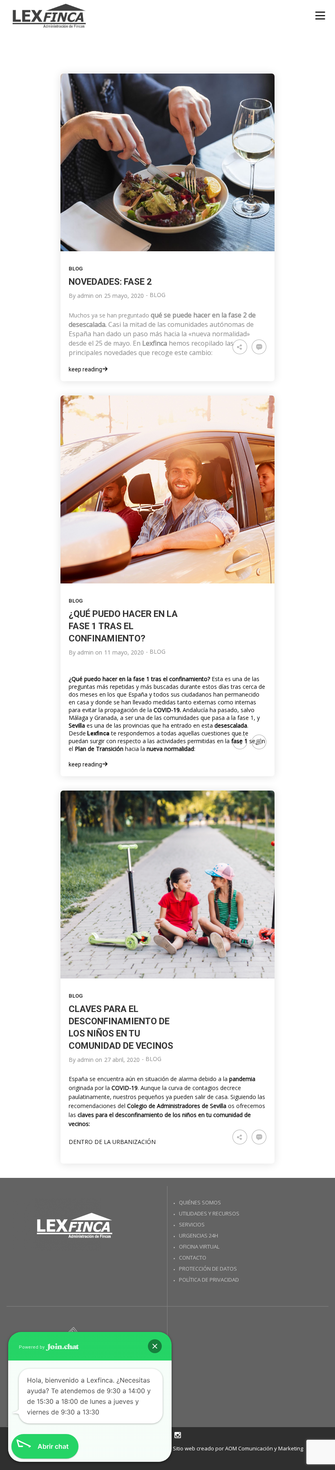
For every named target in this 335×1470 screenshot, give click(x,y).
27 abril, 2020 (122, 1059)
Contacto (192, 1257)
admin (85, 295)
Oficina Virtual (199, 1246)
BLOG (76, 269)
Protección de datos (208, 1268)
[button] (155, 1346)
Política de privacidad (209, 1279)
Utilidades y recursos (209, 1213)
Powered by (32, 1347)
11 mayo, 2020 (124, 652)
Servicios (192, 1224)
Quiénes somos (200, 1202)
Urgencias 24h (198, 1235)
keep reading (85, 369)
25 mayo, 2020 (124, 295)
